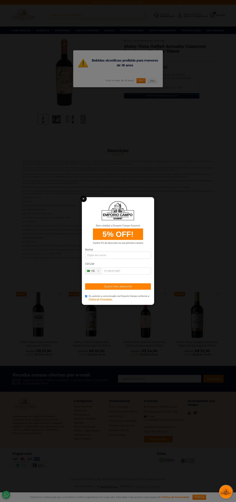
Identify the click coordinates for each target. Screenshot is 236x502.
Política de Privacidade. (101, 299)
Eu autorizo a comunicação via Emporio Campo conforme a (119, 297)
